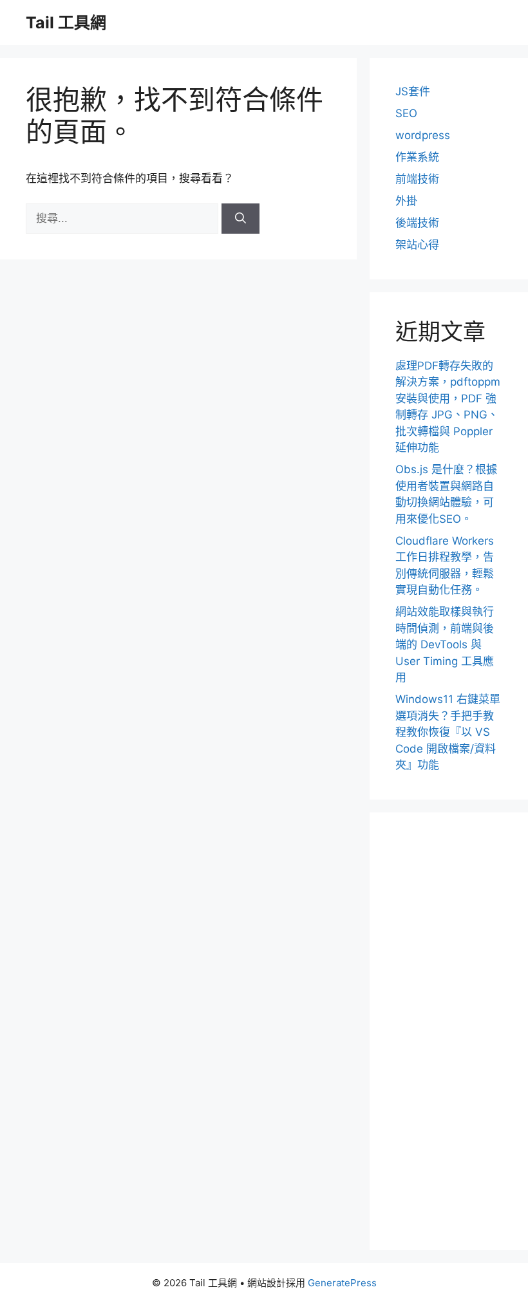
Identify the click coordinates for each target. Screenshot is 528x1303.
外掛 (406, 200)
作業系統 (417, 157)
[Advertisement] (448, 1031)
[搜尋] (240, 218)
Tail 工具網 (66, 22)
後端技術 (417, 222)
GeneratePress (342, 1283)
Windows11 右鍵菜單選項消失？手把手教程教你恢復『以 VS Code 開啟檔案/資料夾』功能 (447, 732)
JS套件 (412, 91)
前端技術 (417, 179)
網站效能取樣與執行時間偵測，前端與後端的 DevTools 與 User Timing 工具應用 (444, 644)
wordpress (422, 135)
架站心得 (417, 244)
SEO (406, 113)
